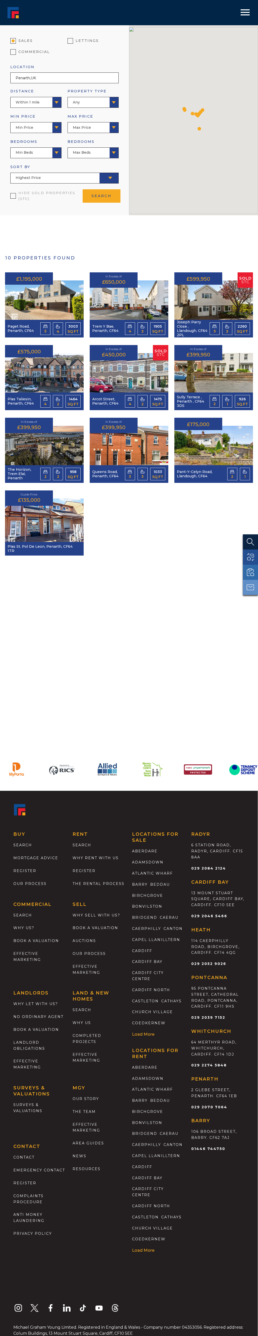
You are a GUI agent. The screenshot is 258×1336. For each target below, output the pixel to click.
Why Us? (23, 928)
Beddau (160, 884)
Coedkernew (149, 1023)
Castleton (145, 1001)
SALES (25, 40)
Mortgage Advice (35, 858)
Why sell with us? (96, 915)
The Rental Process (98, 883)
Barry (140, 884)
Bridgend (144, 917)
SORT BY (25, 172)
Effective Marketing (27, 956)
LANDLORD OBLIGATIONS (29, 1045)
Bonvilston (147, 906)
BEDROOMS (23, 147)
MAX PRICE (80, 121)
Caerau (169, 917)
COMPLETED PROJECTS (87, 1038)
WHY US (82, 1022)
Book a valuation (36, 940)
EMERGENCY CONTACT (39, 1170)
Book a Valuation (95, 928)
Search (22, 845)
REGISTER (24, 1183)
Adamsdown (148, 862)
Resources (87, 1169)
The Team (84, 1111)
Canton (173, 928)
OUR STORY (86, 1098)
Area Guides (88, 1143)
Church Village (152, 1012)
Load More (143, 1034)
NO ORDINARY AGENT (38, 1016)
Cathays (171, 1001)
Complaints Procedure (28, 1199)
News (79, 1156)
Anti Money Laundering (28, 1217)
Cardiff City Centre (148, 976)
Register (24, 871)
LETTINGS (87, 40)
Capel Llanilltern (156, 939)
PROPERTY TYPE (87, 96)
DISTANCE (25, 96)
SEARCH (101, 196)
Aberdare (144, 851)
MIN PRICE (23, 121)
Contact (24, 1157)
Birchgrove (147, 895)
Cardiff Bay (147, 961)
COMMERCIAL (34, 51)
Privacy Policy (32, 1233)
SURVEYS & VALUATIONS (27, 1108)
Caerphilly (146, 928)
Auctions (84, 940)
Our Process (30, 883)
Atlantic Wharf (152, 873)
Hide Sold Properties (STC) (46, 196)
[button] (184, 110)
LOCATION (22, 67)
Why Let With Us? (35, 1004)
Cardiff (142, 951)
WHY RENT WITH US (96, 858)
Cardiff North (151, 990)
